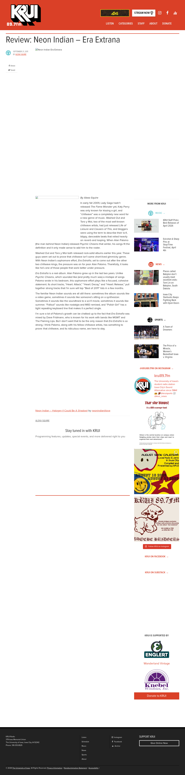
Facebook (118, 742)
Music (84, 746)
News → (160, 264)
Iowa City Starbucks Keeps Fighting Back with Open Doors (171, 299)
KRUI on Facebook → (157, 556)
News (84, 750)
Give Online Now (159, 743)
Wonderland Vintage (157, 663)
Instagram (118, 737)
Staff (141, 24)
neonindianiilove (101, 410)
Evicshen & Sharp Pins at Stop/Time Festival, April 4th (171, 244)
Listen (110, 24)
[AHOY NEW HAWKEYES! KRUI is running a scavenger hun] (156, 424)
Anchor (117, 746)
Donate (167, 24)
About (153, 24)
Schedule (85, 742)
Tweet (12, 70)
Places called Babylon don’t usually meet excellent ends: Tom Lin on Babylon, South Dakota (170, 280)
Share (12, 66)
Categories (126, 24)
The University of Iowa (21, 768)
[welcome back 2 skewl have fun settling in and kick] (156, 471)
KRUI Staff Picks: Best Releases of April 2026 (171, 223)
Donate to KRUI (156, 696)
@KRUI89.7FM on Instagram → (157, 368)
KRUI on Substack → (157, 572)
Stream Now (142, 13)
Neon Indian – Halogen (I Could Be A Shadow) (61, 410)
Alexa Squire (20, 54)
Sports (84, 755)
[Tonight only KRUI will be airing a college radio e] (156, 519)
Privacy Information (54, 768)
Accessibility (93, 768)
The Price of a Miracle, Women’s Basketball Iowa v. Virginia (170, 351)
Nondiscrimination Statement (75, 768)
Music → (160, 213)
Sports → (160, 320)
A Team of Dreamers (168, 328)
